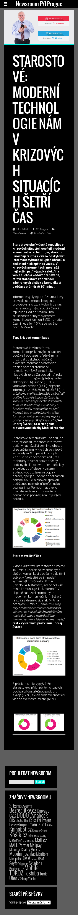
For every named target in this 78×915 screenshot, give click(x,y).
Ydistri (32, 878)
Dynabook (38, 815)
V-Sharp (23, 878)
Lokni (31, 836)
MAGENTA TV (28, 841)
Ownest (34, 859)
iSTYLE (42, 824)
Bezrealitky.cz (22, 810)
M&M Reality (40, 836)
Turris (43, 873)
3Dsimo (15, 805)
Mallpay (36, 845)
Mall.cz (41, 840)
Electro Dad (22, 820)
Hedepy (14, 824)
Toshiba (31, 873)
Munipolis (15, 858)
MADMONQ (15, 840)
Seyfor (14, 863)
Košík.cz (18, 834)
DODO (23, 815)
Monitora (42, 854)
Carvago (43, 810)
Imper (23, 824)
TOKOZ (16, 872)
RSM (41, 858)
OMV (25, 858)
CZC (12, 815)
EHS (12, 820)
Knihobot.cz (20, 829)
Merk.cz (36, 849)
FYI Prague (41, 229)
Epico (32, 820)
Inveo (32, 824)
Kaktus (50, 825)
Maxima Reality (19, 849)
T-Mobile (30, 867)
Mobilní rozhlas (42, 233)
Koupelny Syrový (39, 830)
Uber (13, 877)
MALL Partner (19, 845)
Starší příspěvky (17, 902)
